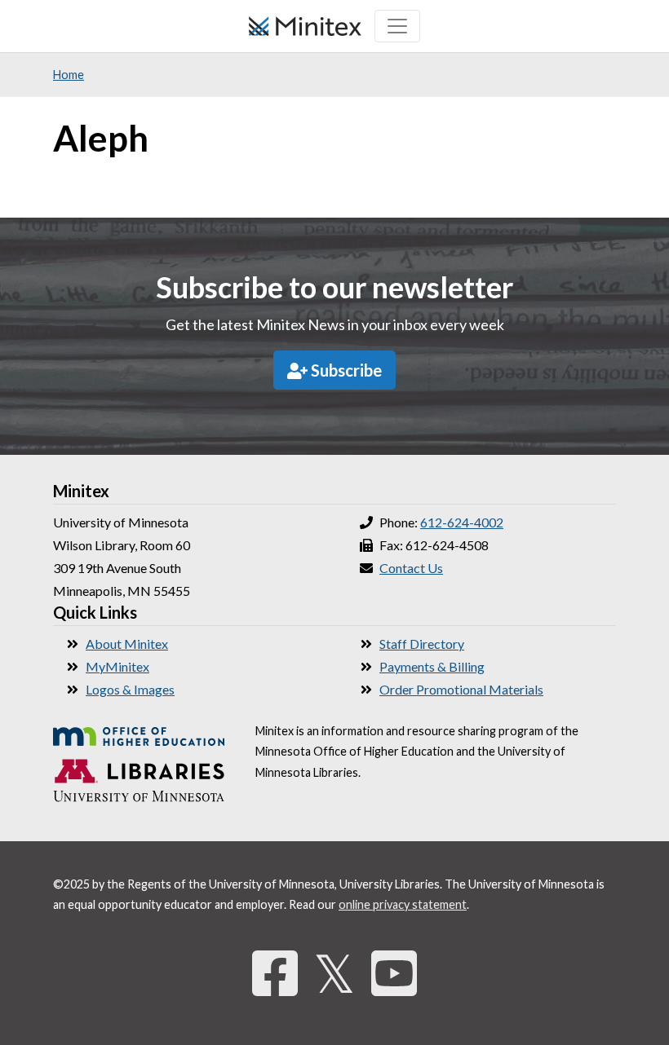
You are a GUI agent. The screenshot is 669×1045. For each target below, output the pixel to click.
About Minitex (127, 643)
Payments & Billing (432, 666)
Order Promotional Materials (461, 689)
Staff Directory (421, 643)
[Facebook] (275, 972)
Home (68, 75)
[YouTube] (394, 972)
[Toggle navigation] (397, 26)
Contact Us (411, 567)
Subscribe (345, 370)
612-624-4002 (461, 522)
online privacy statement (403, 904)
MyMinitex (117, 666)
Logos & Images (130, 689)
